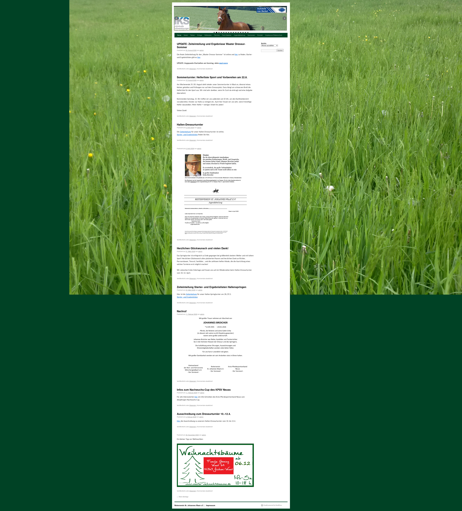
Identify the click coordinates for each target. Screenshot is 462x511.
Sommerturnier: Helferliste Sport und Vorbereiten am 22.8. (212, 77)
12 (240, 32)
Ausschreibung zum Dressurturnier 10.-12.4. (204, 414)
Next (284, 18)
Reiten (192, 35)
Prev (176, 18)
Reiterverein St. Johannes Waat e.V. (189, 505)
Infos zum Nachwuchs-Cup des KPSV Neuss (204, 389)
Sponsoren (251, 35)
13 (243, 32)
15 (247, 32)
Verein (186, 35)
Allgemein (192, 69)
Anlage (199, 35)
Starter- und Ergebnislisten (187, 135)
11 (238, 32)
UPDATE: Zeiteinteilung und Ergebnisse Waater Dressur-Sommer (211, 45)
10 (235, 32)
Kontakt (260, 35)
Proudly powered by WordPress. (272, 505)
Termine (217, 35)
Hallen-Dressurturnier (190, 124)
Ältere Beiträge (182, 497)
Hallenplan (208, 35)
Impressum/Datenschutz (273, 35)
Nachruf (181, 311)
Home (179, 35)
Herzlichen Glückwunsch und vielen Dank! (202, 248)
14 (245, 32)
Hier (179, 421)
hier (236, 55)
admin (202, 50)
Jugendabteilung (239, 35)
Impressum (210, 505)
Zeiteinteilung (185, 132)
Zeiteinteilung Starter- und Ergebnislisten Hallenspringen (211, 287)
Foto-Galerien (226, 35)
